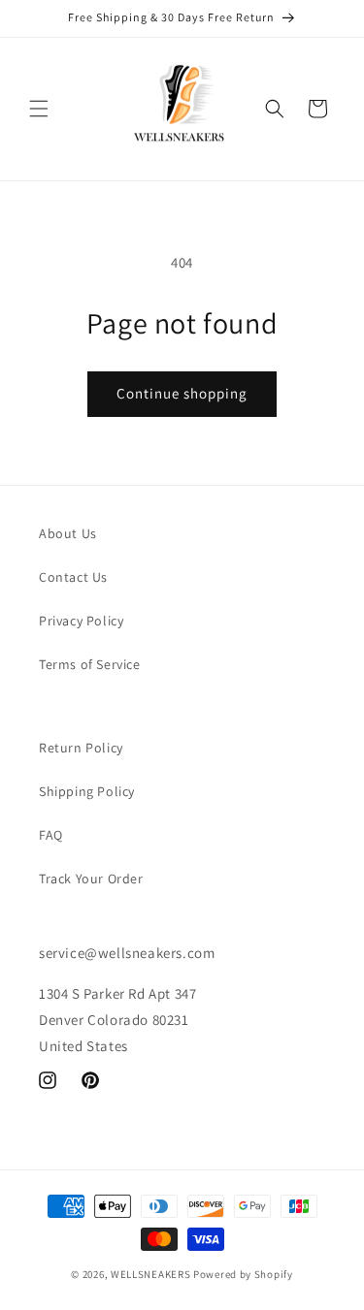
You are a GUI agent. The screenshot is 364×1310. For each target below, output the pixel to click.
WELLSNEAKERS (150, 1274)
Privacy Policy (81, 620)
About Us (68, 533)
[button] (38, 108)
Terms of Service (90, 664)
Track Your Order (91, 878)
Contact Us (73, 577)
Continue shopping (182, 393)
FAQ (51, 835)
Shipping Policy (87, 791)
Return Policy (81, 747)
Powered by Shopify (243, 1274)
